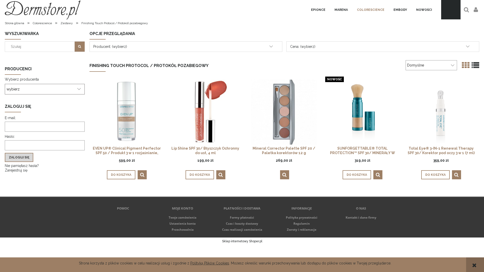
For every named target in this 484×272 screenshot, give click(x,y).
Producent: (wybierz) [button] (110, 47)
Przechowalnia (183, 229)
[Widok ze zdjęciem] (465, 65)
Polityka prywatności (301, 217)
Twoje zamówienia (182, 217)
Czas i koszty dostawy (242, 223)
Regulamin (301, 223)
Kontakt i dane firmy (361, 217)
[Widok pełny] (475, 65)
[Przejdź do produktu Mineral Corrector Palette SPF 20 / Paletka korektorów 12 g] (284, 112)
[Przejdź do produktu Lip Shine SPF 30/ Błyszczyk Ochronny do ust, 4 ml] (205, 112)
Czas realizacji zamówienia (242, 229)
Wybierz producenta (22, 79)
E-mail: (10, 118)
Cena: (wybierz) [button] (302, 47)
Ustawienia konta (182, 223)
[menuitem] (318, 10)
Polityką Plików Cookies (209, 263)
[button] (142, 174)
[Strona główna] (42, 9)
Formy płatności (242, 217)
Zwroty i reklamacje (301, 229)
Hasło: (10, 136)
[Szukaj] (80, 47)
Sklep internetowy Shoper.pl (242, 241)
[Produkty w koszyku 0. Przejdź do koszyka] (451, 9)
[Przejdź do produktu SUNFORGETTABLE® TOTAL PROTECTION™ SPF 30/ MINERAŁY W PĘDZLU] (362, 112)
